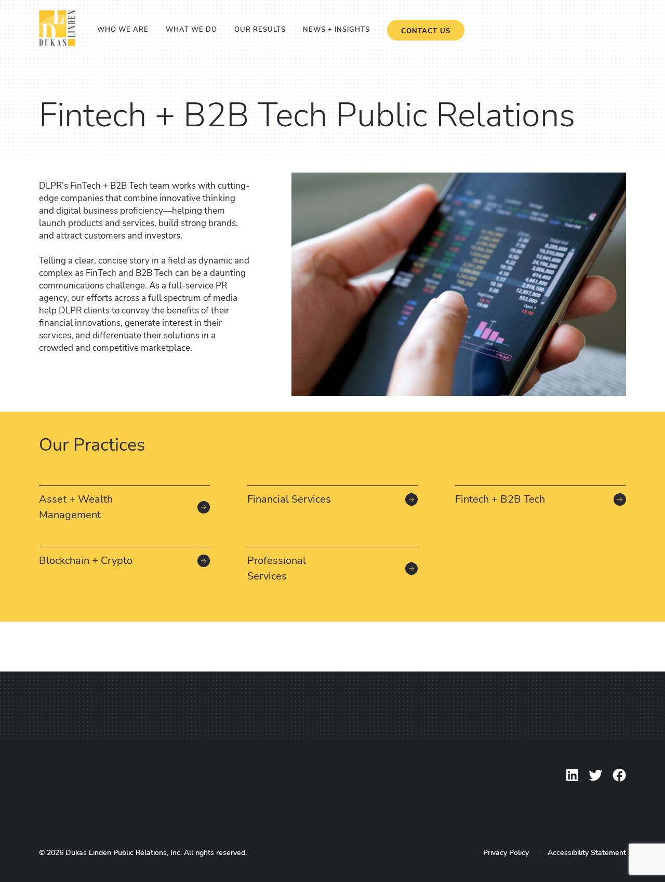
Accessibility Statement (587, 853)
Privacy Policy (506, 853)
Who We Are (123, 29)
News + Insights (336, 29)
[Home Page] (57, 43)
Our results (260, 29)
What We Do (191, 29)
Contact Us (425, 31)
